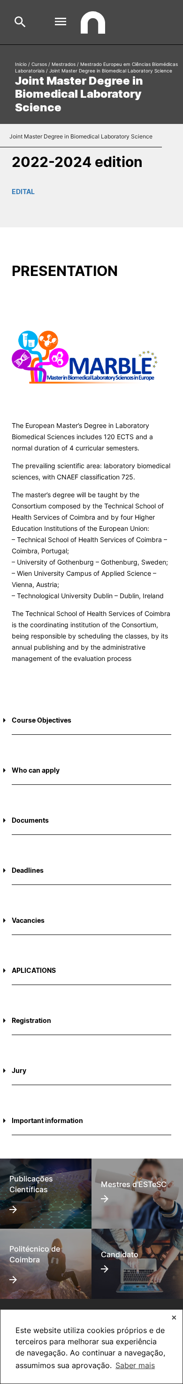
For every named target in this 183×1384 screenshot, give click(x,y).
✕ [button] (174, 1317)
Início (21, 64)
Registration (31, 1020)
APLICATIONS (34, 970)
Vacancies (28, 920)
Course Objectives (41, 720)
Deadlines (28, 870)
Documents (30, 820)
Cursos (39, 64)
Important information (47, 1120)
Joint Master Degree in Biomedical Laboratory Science (80, 136)
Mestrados (64, 64)
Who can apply (36, 770)
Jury (19, 1070)
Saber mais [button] (135, 1365)
